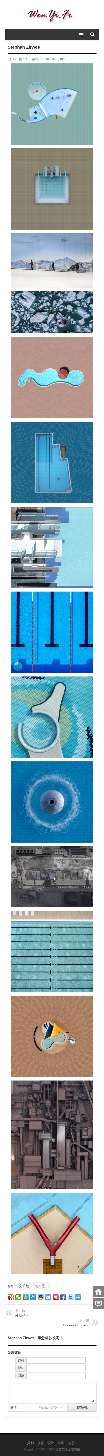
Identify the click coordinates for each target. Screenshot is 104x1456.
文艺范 (24, 1286)
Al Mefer (21, 1316)
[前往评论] (98, 1303)
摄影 (26, 58)
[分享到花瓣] (56, 1297)
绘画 (61, 1443)
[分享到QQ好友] (41, 1297)
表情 (13, 1407)
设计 (50, 1443)
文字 (71, 1443)
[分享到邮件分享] (48, 1297)
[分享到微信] (18, 1297)
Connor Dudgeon (76, 1325)
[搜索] (92, 34)
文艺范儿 (41, 1286)
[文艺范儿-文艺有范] (52, 14)
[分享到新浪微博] (11, 1297)
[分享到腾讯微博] (33, 1297)
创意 (40, 1443)
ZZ (14, 58)
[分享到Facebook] (63, 1297)
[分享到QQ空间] (26, 1297)
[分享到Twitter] (71, 1297)
